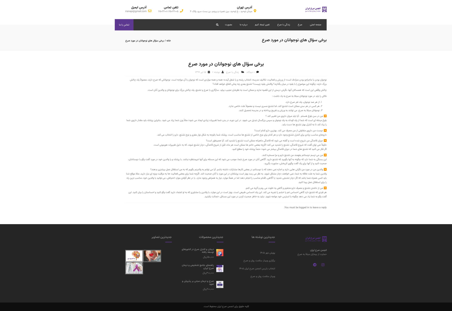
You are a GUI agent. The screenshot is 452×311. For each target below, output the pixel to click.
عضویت (228, 25)
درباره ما (243, 25)
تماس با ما (124, 25)
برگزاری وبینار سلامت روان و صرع (259, 261)
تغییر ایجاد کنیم (262, 25)
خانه (168, 41)
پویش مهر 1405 (267, 253)
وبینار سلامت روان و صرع (263, 276)
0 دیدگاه (251, 72)
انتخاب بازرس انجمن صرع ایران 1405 (257, 269)
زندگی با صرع (283, 25)
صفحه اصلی (315, 25)
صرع (300, 25)
